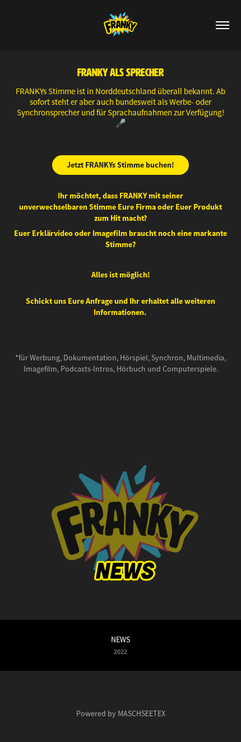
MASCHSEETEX (141, 713)
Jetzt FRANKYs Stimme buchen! (120, 165)
